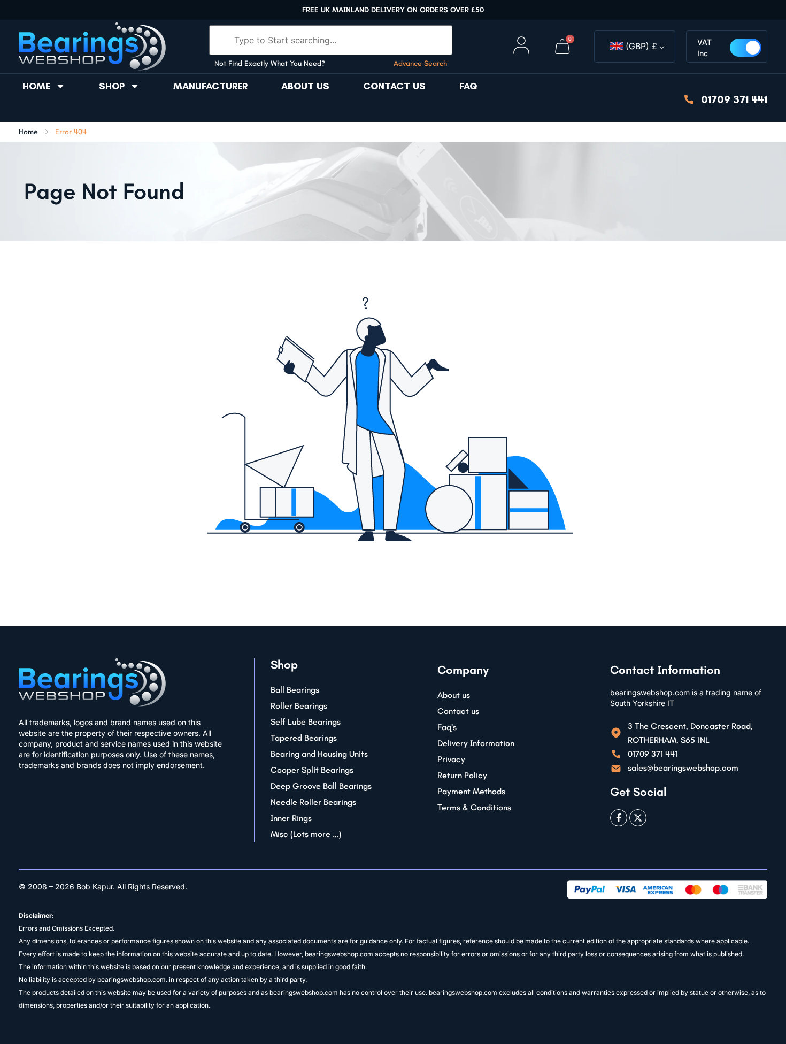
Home (36, 86)
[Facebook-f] (618, 817)
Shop (112, 86)
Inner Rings (291, 818)
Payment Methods (471, 791)
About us (305, 86)
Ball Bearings (295, 690)
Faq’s (447, 727)
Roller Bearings (299, 706)
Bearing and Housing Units (319, 754)
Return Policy (462, 775)
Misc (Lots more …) (306, 834)
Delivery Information (475, 743)
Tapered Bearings (304, 738)
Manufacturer (210, 86)
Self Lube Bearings (306, 722)
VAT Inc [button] (704, 47)
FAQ (468, 86)
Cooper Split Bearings (312, 770)
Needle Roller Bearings (313, 802)
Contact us (394, 86)
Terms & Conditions (474, 807)
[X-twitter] (637, 817)
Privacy (451, 759)
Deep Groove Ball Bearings (321, 786)
